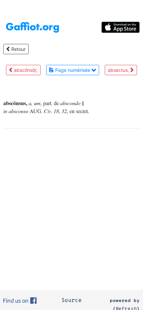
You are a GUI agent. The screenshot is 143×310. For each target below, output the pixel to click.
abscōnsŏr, (25, 70)
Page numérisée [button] (72, 70)
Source (71, 300)
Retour (18, 49)
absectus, (119, 70)
